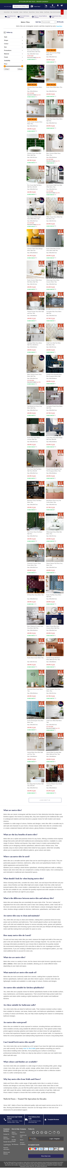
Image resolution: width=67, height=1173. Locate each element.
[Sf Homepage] (7, 6)
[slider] (5, 66)
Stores (21, 1139)
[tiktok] (58, 1133)
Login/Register (7, 1144)
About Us (22, 1132)
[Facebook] (33, 1133)
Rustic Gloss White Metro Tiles (54, 87)
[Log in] (58, 5)
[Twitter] (38, 1133)
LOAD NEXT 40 (45, 800)
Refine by (9, 32)
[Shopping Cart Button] (61, 5)
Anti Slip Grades (14, 1140)
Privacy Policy (26, 1165)
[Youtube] (50, 1133)
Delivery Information (6, 1137)
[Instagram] (42, 1133)
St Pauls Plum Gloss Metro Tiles (35, 594)
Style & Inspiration (14, 1133)
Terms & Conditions (22, 1143)
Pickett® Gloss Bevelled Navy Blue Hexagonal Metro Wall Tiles (54, 376)
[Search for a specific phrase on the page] (27, 6)
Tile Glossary (15, 1144)
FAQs (13, 1136)
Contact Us (6, 1134)
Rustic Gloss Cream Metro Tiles (35, 657)
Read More (59, 26)
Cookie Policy (34, 1165)
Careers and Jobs (23, 1135)
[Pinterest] (46, 1133)
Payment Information (6, 1148)
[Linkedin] (54, 1133)
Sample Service (7, 1141)
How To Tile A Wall (29, 1048)
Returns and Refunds (6, 1153)
